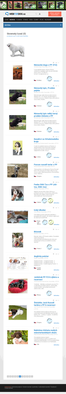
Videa (31, 19)
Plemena (19, 19)
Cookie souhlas (9, 388)
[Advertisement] (48, 46)
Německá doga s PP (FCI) (45, 65)
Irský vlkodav (40, 210)
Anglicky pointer (41, 256)
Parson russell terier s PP (45, 164)
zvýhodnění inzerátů (44, 387)
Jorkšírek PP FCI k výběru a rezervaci (46, 278)
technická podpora (17, 387)
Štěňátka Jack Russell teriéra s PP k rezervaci (44, 304)
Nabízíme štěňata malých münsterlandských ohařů (45, 331)
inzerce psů (8, 387)
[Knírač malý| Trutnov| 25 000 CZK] (10, 5)
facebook (53, 387)
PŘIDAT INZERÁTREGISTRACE (55, 14)
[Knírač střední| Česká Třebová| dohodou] (42, 5)
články (36, 19)
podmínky (35, 387)
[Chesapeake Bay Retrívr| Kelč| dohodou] (51, 5)
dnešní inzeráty (27, 387)
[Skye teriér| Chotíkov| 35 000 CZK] (60, 5)
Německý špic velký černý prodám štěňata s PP (45, 114)
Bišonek (37, 232)
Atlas (41, 19)
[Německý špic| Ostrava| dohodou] (18, 5)
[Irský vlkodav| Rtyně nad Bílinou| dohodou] (29, 5)
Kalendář (48, 19)
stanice (25, 19)
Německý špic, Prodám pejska (44, 89)
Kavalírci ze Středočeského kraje (46, 140)
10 (29, 376)
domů (6, 19)
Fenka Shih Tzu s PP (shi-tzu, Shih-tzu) (45, 185)
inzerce (12, 19)
